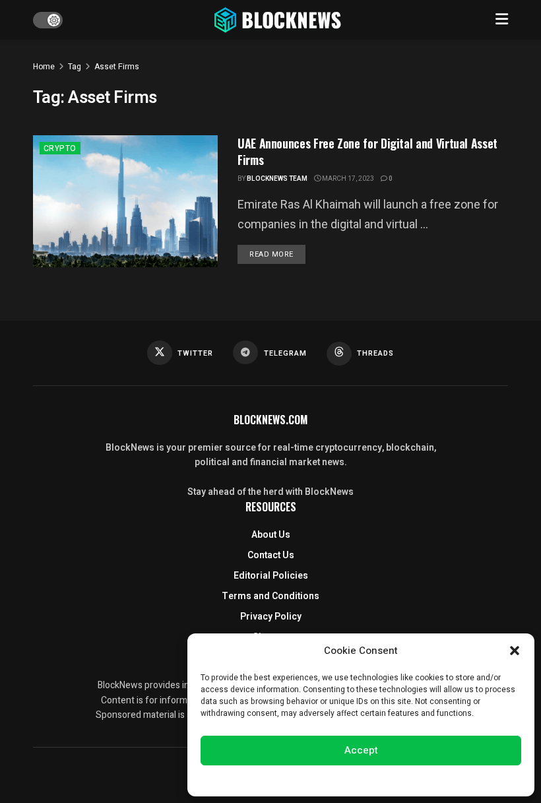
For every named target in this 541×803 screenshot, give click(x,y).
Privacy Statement (398, 779)
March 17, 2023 (347, 178)
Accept (361, 750)
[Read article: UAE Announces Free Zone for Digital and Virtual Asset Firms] (125, 201)
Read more (277, 254)
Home (44, 67)
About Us (270, 535)
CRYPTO (60, 148)
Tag (74, 67)
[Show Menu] (501, 20)
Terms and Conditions (270, 596)
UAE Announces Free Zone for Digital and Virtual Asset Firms (367, 151)
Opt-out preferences (321, 779)
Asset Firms (116, 67)
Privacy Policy (271, 617)
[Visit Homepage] (279, 20)
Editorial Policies (271, 576)
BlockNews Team (277, 178)
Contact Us (270, 555)
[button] (514, 650)
